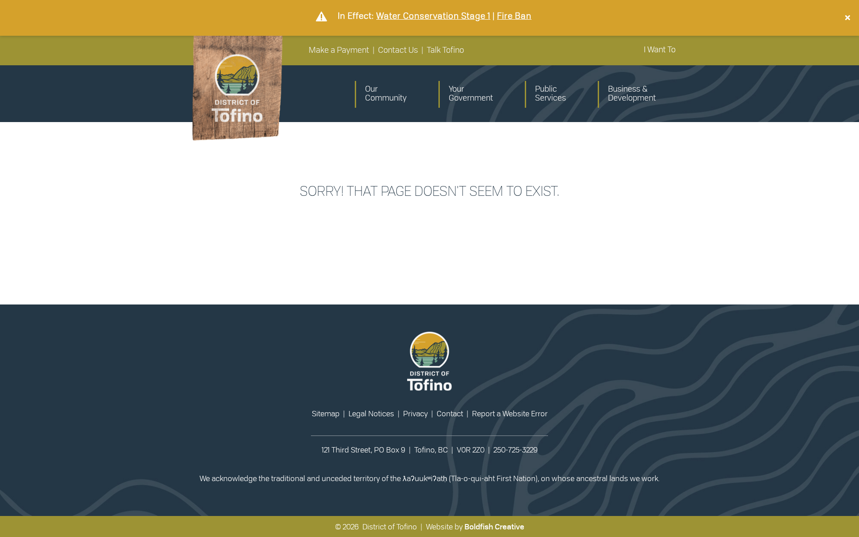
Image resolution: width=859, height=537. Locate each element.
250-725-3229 (515, 450)
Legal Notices (371, 414)
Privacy (415, 414)
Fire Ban (514, 16)
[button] (849, 18)
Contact (450, 414)
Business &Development (632, 93)
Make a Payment (339, 51)
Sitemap (326, 414)
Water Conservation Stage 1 (433, 16)
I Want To (660, 50)
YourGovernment (471, 93)
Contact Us (398, 51)
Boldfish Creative (494, 527)
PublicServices (550, 93)
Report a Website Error (510, 414)
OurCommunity (386, 93)
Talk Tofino (445, 51)
